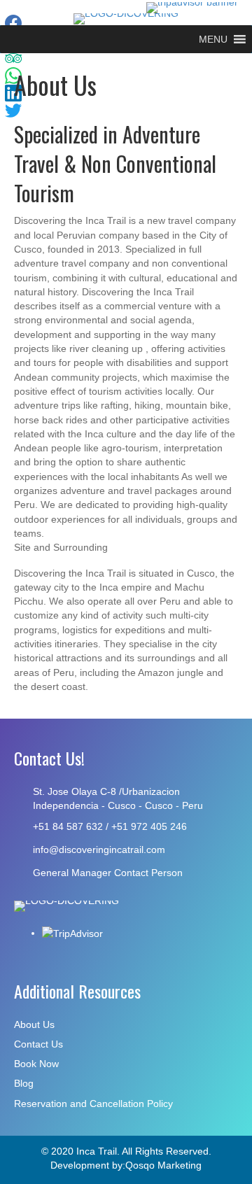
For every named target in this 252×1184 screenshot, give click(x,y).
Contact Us (38, 1044)
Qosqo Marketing (163, 1165)
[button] (213, 39)
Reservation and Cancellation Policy (93, 1103)
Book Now (36, 1063)
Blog (24, 1083)
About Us (34, 1024)
